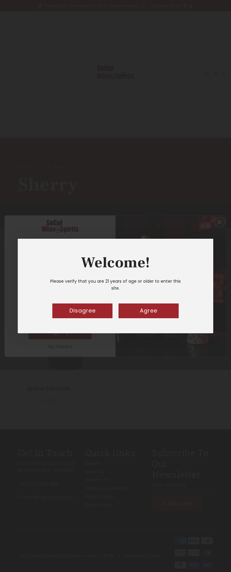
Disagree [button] (82, 310)
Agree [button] (148, 310)
